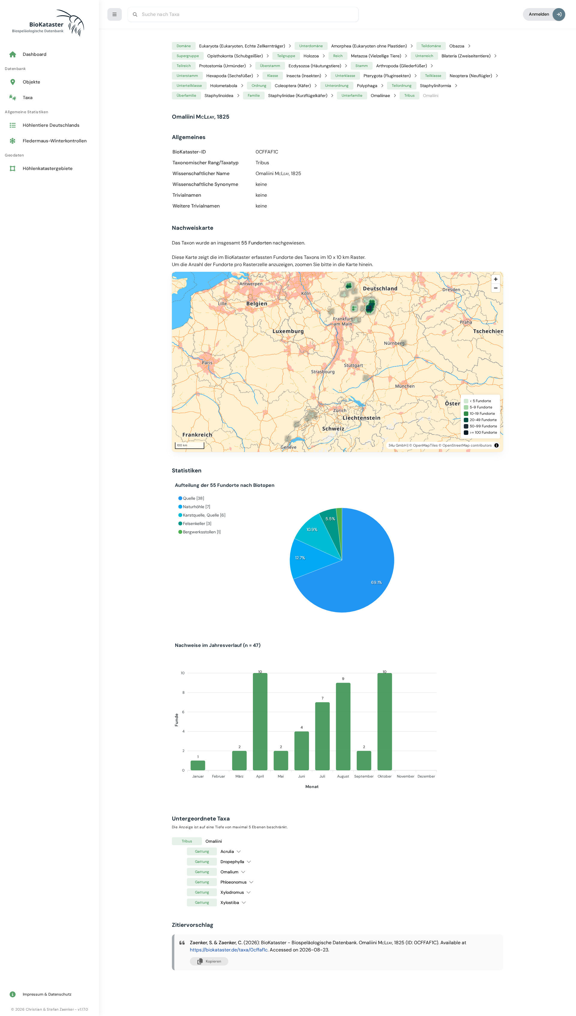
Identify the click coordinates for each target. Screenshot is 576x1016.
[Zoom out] (495, 288)
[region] (346, 362)
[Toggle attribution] (496, 445)
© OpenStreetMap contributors (465, 445)
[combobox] (243, 14)
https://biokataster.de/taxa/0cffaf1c (229, 950)
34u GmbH (397, 445)
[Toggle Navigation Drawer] (114, 14)
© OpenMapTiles (423, 445)
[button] (238, 851)
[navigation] (49, 112)
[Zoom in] (495, 279)
